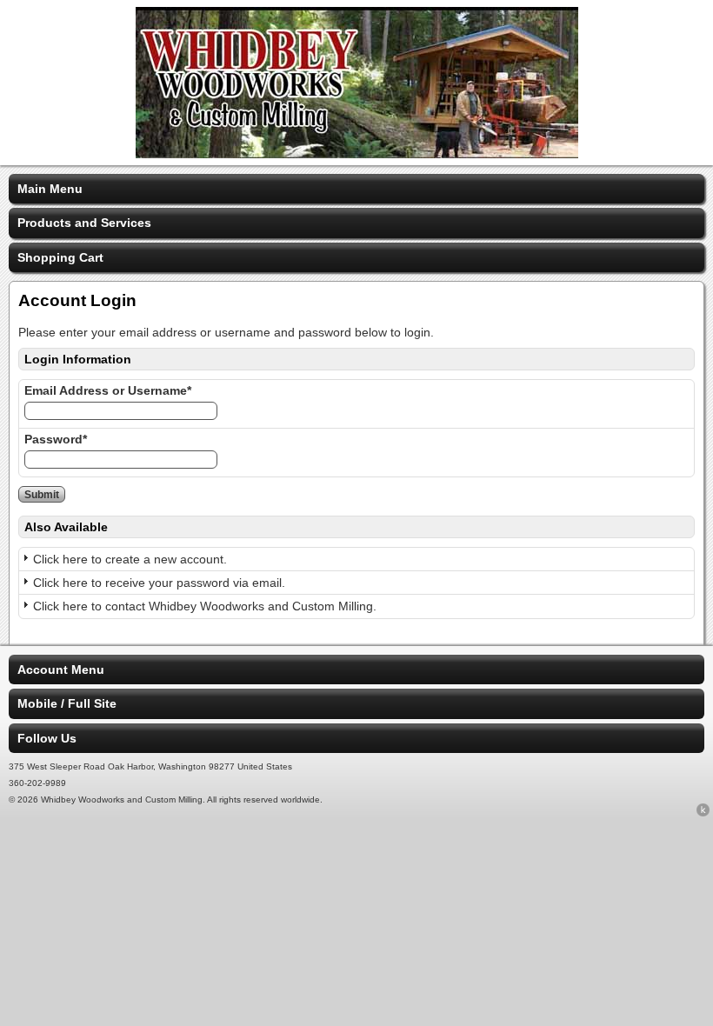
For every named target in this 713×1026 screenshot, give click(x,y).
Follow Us (47, 738)
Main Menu (50, 189)
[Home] (357, 154)
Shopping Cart (60, 257)
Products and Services (84, 223)
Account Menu (60, 669)
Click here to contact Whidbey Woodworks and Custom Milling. (204, 606)
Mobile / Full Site (67, 703)
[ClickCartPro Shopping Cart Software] (703, 813)
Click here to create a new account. (130, 559)
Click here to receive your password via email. (159, 583)
